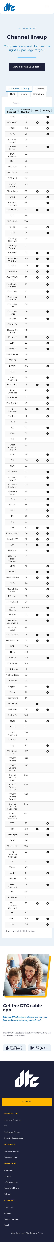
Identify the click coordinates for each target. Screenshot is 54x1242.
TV (5, 1126)
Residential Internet (12, 1120)
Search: (16, 103)
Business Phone (11, 1157)
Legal (6, 1225)
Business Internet (11, 1151)
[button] (18, 110)
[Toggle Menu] (47, 7)
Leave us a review (11, 1219)
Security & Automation (13, 1138)
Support (7, 1176)
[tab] (19, 89)
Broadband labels (11, 1188)
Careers (7, 1213)
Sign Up (26, 1102)
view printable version (27, 67)
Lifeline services (11, 1182)
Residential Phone (12, 1132)
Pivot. (40, 1233)
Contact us (8, 1170)
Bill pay (7, 1194)
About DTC (8, 1207)
